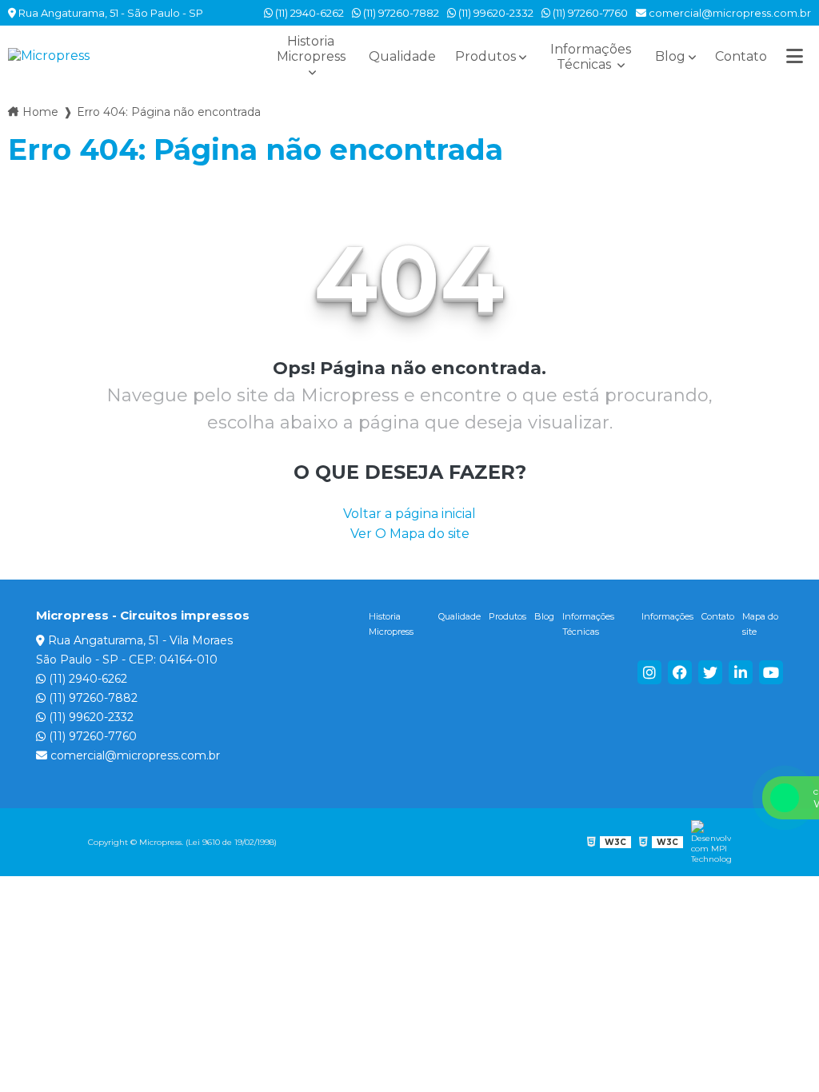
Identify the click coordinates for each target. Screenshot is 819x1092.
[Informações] (794, 56)
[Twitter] (710, 672)
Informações (667, 616)
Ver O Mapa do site (409, 533)
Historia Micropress (311, 49)
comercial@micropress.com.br (728, 12)
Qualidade (402, 56)
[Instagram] (649, 672)
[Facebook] (680, 672)
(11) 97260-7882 (400, 12)
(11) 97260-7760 (589, 12)
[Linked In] (741, 672)
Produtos (485, 56)
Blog (670, 56)
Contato (741, 56)
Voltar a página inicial (409, 513)
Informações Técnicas (590, 57)
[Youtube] (771, 672)
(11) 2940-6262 (308, 12)
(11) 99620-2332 (494, 12)
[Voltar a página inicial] (128, 55)
